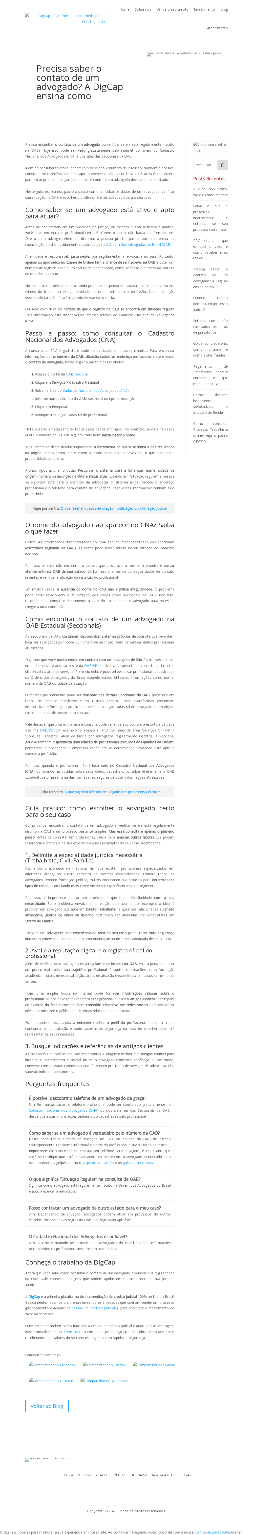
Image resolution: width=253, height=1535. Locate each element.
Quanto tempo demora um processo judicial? (210, 303)
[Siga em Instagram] (131, 1446)
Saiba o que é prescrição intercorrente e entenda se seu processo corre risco (210, 218)
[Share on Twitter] (104, 1364)
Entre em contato (71, 1331)
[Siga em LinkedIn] (122, 1446)
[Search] (222, 165)
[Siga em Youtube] (141, 1446)
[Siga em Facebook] (112, 1446)
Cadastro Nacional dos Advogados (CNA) (63, 1110)
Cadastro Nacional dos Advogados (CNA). (96, 390)
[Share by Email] (153, 1364)
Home (124, 9)
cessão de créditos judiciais (94, 1308)
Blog (224, 9)
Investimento (204, 9)
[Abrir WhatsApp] (240, 1522)
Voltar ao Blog (47, 1406)
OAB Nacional (77, 374)
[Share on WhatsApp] (104, 1380)
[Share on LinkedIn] (51, 1380)
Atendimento (217, 28)
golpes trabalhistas (138, 1162)
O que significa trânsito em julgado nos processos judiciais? (112, 791)
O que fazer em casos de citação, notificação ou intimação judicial (114, 508)
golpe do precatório (98, 1162)
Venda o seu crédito (173, 9)
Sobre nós (143, 9)
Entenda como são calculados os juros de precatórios (210, 326)
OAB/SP (90, 665)
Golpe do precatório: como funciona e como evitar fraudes (210, 349)
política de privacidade (212, 1532)
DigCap (34, 1296)
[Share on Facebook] (52, 1364)
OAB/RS (46, 730)
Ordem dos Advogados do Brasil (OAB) (140, 244)
